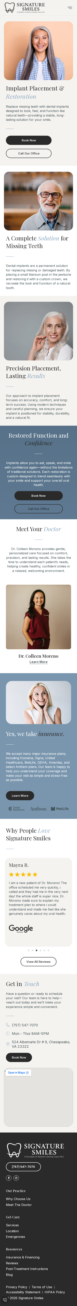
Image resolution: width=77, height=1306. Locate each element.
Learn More (39, 662)
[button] (28, 950)
